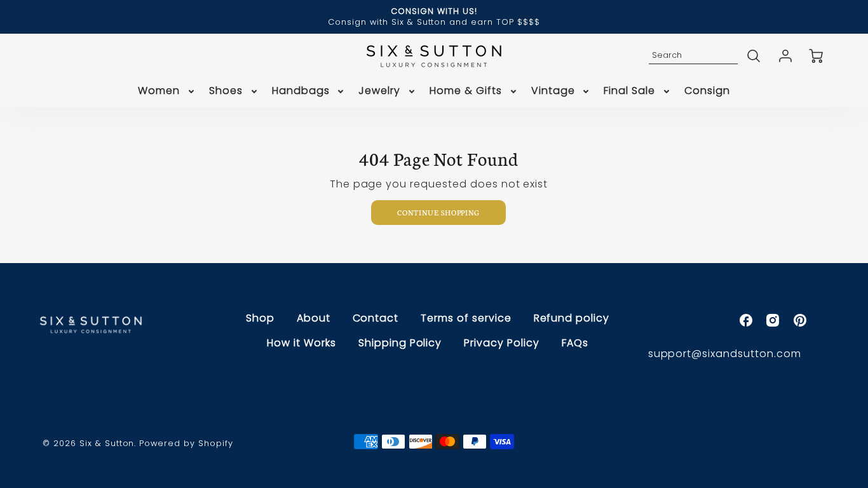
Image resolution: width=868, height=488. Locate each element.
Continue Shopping (438, 212)
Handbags (301, 91)
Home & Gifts (466, 91)
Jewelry (379, 91)
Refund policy (571, 318)
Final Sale (629, 91)
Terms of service (466, 318)
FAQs (575, 343)
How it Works (301, 343)
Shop (260, 318)
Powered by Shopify (186, 443)
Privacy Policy (501, 343)
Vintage (553, 91)
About (313, 318)
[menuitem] (167, 91)
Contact (376, 318)
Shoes (226, 91)
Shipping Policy (400, 343)
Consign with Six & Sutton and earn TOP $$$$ (433, 22)
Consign (707, 91)
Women (159, 91)
